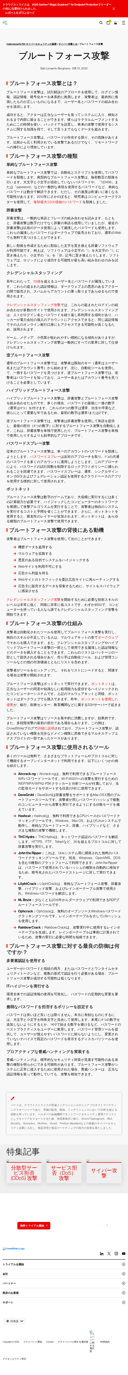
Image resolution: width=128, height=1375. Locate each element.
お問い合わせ (65, 1225)
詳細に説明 (46, 728)
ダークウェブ (108, 637)
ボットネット (101, 684)
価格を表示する (95, 1225)
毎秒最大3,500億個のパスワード (58, 202)
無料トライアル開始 (32, 1225)
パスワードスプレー (45, 456)
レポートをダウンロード (20, 12)
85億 (37, 281)
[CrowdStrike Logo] (5, 23)
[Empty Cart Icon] (115, 22)
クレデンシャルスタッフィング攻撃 (33, 305)
